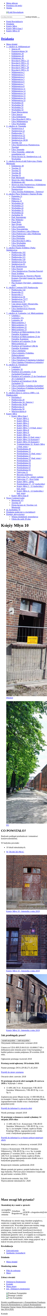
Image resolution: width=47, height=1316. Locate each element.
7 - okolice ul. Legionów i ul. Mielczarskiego (24, 313)
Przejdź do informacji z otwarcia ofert (16, 1108)
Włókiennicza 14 (18, 93)
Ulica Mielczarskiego (20, 358)
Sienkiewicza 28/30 (19, 140)
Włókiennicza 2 (17, 72)
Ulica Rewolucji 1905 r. (21, 119)
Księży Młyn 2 (23, 421)
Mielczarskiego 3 (18, 322)
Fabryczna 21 (22, 472)
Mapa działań (11, 44)
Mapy (8, 1273)
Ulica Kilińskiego (18, 117)
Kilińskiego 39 (17, 166)
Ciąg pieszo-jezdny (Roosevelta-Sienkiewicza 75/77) (24, 305)
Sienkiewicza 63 (18, 264)
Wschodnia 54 (17, 110)
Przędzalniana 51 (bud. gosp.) (29, 453)
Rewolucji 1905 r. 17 (20, 65)
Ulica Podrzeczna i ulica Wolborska (26, 234)
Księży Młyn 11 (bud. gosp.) (28, 437)
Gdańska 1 (15, 315)
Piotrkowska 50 (17, 409)
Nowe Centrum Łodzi (15, 498)
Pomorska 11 (16, 196)
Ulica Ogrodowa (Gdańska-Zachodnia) (27, 388)
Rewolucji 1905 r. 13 (20, 61)
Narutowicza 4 (17, 128)
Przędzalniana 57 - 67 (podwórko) (31, 484)
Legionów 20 (17, 369)
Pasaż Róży (16, 222)
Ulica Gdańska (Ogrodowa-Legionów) (27, 362)
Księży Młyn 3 (23, 423)
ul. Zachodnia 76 (13, 510)
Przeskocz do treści (14, 5)
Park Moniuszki (18, 177)
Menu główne (12, 3)
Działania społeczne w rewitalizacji (20, 512)
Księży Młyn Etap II (19, 496)
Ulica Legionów (18, 227)
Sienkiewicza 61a (18, 262)
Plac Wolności (17, 220)
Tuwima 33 (16, 168)
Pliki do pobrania (13, 1270)
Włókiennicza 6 (17, 82)
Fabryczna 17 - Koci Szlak (28, 479)
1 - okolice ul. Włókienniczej (18, 46)
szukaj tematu (31, 17)
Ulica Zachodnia (18, 245)
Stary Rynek (16, 224)
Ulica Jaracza (16, 114)
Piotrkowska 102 (18, 252)
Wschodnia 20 (17, 203)
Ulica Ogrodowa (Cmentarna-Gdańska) (27, 360)
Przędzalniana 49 (24, 449)
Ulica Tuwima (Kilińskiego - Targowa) (27, 191)
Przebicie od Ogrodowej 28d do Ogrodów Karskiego (24, 347)
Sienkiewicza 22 (18, 135)
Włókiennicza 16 (18, 98)
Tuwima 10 (16, 503)
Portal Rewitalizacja (14, 21)
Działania (10, 24)
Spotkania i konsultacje (15, 1253)
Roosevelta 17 (17, 294)
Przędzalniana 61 (24, 463)
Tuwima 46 (16, 173)
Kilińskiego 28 (17, 56)
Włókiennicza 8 (17, 86)
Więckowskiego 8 (18, 411)
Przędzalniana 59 (24, 460)
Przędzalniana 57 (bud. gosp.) (29, 458)
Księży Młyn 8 (23, 430)
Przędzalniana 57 (24, 456)
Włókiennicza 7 (17, 84)
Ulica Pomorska (18, 236)
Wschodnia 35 (17, 210)
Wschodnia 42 (17, 213)
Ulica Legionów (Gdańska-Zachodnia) (27, 386)
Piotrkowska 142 (18, 290)
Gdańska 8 (15, 367)
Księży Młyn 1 (23, 418)
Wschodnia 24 (17, 208)
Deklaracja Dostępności (16, 1282)
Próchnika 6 (16, 397)
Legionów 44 (17, 320)
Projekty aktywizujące (15, 514)
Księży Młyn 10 (13, 31)
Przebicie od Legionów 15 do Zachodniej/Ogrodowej (23, 373)
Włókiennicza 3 (17, 75)
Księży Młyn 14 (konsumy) (28, 439)
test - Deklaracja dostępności (18, 1289)
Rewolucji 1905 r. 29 (20, 68)
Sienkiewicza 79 (18, 301)
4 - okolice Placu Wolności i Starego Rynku (24, 194)
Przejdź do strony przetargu (12, 1072)
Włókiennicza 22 (18, 100)
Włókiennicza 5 (17, 79)
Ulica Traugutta (17, 149)
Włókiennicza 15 (18, 96)
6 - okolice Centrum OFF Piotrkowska (22, 287)
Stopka (9, 8)
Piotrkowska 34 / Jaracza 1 (22, 402)
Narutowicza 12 (18, 131)
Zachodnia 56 (17, 215)
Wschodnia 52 (17, 107)
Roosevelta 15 (17, 292)
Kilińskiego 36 (17, 58)
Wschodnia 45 (17, 103)
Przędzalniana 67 (24, 467)
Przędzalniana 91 (24, 470)
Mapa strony (11, 1286)
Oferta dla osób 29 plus (21, 519)
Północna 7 (16, 199)
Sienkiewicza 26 (18, 138)
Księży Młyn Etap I (14, 28)
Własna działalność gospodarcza (24, 517)
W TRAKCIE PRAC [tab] (15, 852)
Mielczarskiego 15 (19, 325)
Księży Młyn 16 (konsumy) (28, 442)
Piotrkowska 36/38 (19, 404)
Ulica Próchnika (18, 238)
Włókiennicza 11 (18, 89)
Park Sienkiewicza (19, 266)
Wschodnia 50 (17, 105)
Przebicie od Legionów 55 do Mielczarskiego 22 (23, 342)
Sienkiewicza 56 (18, 297)
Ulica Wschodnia (18, 124)
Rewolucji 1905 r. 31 (20, 70)
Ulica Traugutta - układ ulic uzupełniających (22, 153)
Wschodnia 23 (17, 206)
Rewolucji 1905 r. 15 (20, 63)
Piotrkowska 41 (17, 407)
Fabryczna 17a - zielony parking (30, 477)
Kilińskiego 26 (17, 53)
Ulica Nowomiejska (19, 229)
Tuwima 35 (16, 170)
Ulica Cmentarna (18, 351)
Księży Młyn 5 (23, 425)
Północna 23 (16, 201)
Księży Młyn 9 (23, 432)
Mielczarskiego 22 (19, 327)
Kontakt (9, 1284)
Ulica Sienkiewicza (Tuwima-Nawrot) (27, 271)
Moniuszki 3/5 (17, 500)
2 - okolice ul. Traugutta (16, 126)
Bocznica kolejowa (25, 474)
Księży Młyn (11, 26)
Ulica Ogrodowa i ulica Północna (25, 231)
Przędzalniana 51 (24, 451)
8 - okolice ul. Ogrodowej (17, 365)
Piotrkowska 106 (18, 255)
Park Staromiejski (18, 217)
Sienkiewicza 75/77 (19, 299)
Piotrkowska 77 (17, 133)
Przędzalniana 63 (24, 465)
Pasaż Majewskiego (19, 112)
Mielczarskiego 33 (19, 329)
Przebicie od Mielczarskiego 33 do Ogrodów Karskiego (25, 333)
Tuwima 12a (16, 142)
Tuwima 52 (16, 175)
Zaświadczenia (12, 1250)
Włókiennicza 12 (18, 91)
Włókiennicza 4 (17, 77)
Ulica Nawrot (17, 269)
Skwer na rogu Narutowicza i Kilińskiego (28, 184)
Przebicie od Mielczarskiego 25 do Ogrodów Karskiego (25, 337)
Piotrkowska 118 (18, 259)
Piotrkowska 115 (18, 257)
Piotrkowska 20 (17, 400)
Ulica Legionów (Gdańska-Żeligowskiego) (22, 354)
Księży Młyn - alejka (25, 482)
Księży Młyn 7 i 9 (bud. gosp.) (29, 428)
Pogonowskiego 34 (19, 51)
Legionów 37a (17, 318)
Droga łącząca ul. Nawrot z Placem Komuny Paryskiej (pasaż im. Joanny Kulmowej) (26, 278)
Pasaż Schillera (17, 273)
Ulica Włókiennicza (19, 121)
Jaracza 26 (15, 49)
